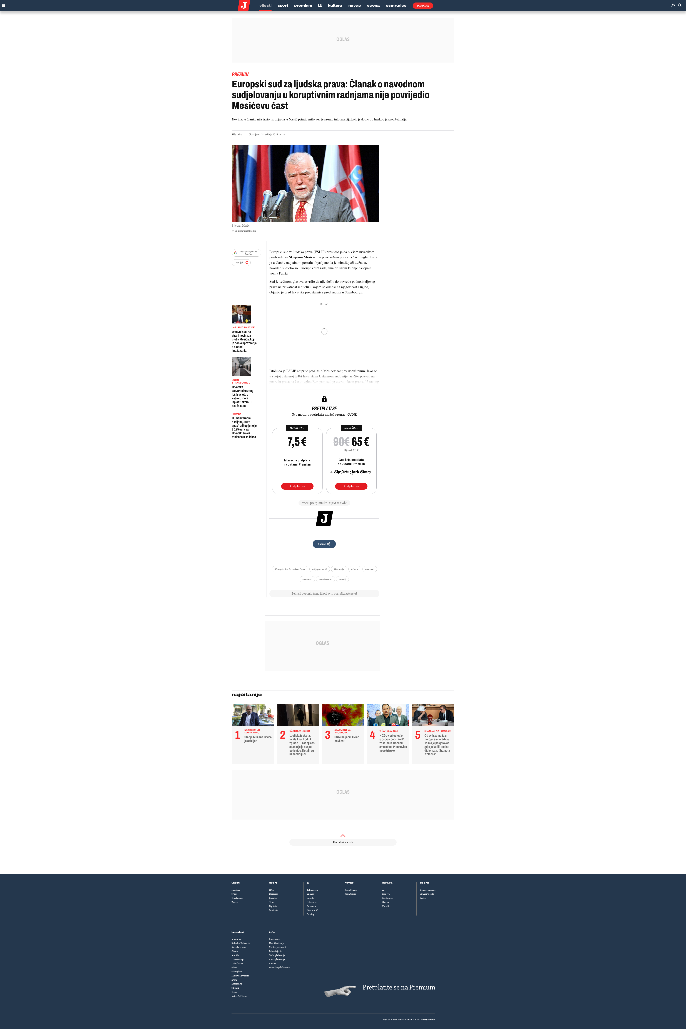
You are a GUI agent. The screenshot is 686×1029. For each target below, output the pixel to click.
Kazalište (386, 906)
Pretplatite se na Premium (399, 987)
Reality (423, 898)
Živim (234, 979)
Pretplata (423, 6)
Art (383, 890)
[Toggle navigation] (3, 4)
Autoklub (236, 955)
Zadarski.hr (237, 983)
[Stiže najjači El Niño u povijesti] (343, 716)
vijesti (236, 883)
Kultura (335, 5)
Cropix (234, 992)
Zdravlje (310, 898)
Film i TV (386, 893)
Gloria (234, 967)
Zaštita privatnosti (277, 947)
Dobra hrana (237, 963)
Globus (235, 951)
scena (424, 883)
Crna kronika (237, 898)
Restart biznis (351, 890)
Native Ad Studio (239, 996)
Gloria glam (237, 971)
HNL (271, 890)
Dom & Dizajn (238, 959)
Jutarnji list (236, 939)
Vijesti (265, 5)
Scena (373, 5)
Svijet (234, 893)
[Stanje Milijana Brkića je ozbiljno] (253, 716)
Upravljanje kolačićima (279, 967)
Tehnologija (312, 890)
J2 (320, 5)
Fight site (273, 906)
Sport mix (273, 910)
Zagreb (235, 902)
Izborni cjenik (275, 951)
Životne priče (313, 910)
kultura (387, 883)
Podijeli (239, 262)
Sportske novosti (239, 947)
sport (273, 883)
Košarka (273, 898)
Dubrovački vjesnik (240, 975)
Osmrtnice (396, 5)
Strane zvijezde (427, 893)
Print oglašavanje (277, 959)
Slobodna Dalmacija (241, 943)
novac (349, 883)
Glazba (385, 902)
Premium (303, 5)
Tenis (271, 902)
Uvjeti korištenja (276, 943)
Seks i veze (312, 902)
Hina (240, 134)
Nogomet (273, 893)
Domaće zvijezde (428, 890)
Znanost (310, 893)
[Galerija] (305, 183)
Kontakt (273, 963)
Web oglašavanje (277, 955)
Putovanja (311, 906)
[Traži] (679, 5)
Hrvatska (236, 890)
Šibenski (235, 987)
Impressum (274, 939)
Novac (354, 5)
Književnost (387, 898)
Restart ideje (350, 893)
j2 (308, 883)
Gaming (310, 914)
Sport (283, 5)
